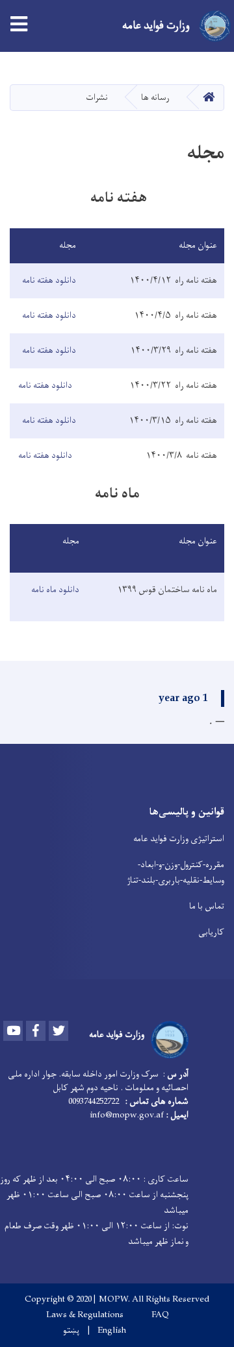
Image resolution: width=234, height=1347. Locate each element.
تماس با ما (206, 906)
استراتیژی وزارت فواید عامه (178, 839)
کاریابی (211, 932)
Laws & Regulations (85, 1315)
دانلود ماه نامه (53, 590)
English (112, 1331)
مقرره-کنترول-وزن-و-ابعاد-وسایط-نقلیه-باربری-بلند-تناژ (175, 872)
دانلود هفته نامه (49, 280)
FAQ (160, 1315)
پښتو (71, 1331)
